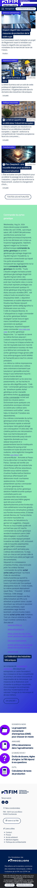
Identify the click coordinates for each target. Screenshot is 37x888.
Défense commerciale (11, 13)
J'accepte (9, 885)
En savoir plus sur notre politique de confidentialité (19, 882)
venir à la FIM (12, 821)
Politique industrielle (10, 103)
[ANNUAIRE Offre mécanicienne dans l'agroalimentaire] (17, 751)
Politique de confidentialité (16, 842)
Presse (8, 835)
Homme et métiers (10, 60)
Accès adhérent (12, 837)
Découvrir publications (17, 641)
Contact (9, 832)
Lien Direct (14, 455)
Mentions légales (12, 840)
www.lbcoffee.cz (15, 625)
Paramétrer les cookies (24, 885)
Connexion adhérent (26, 9)
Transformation (8, 147)
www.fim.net (13, 652)
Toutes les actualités (18, 197)
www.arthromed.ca (16, 629)
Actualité (5, 95)
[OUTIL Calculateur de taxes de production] (16, 776)
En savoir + (11, 701)
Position (5, 53)
